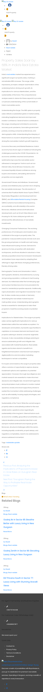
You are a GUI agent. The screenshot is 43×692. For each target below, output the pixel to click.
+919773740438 (12, 610)
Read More (7, 590)
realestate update (13, 442)
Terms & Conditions (13, 653)
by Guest (6, 569)
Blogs (5, 572)
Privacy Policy (11, 649)
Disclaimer (10, 656)
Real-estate (10, 48)
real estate (11, 74)
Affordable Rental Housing (20, 199)
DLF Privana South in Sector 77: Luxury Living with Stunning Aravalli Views (20, 582)
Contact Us (10, 646)
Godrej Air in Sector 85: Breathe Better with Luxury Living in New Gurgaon (18, 523)
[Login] (9, 6)
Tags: (4, 442)
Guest (14, 41)
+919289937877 (12, 624)
